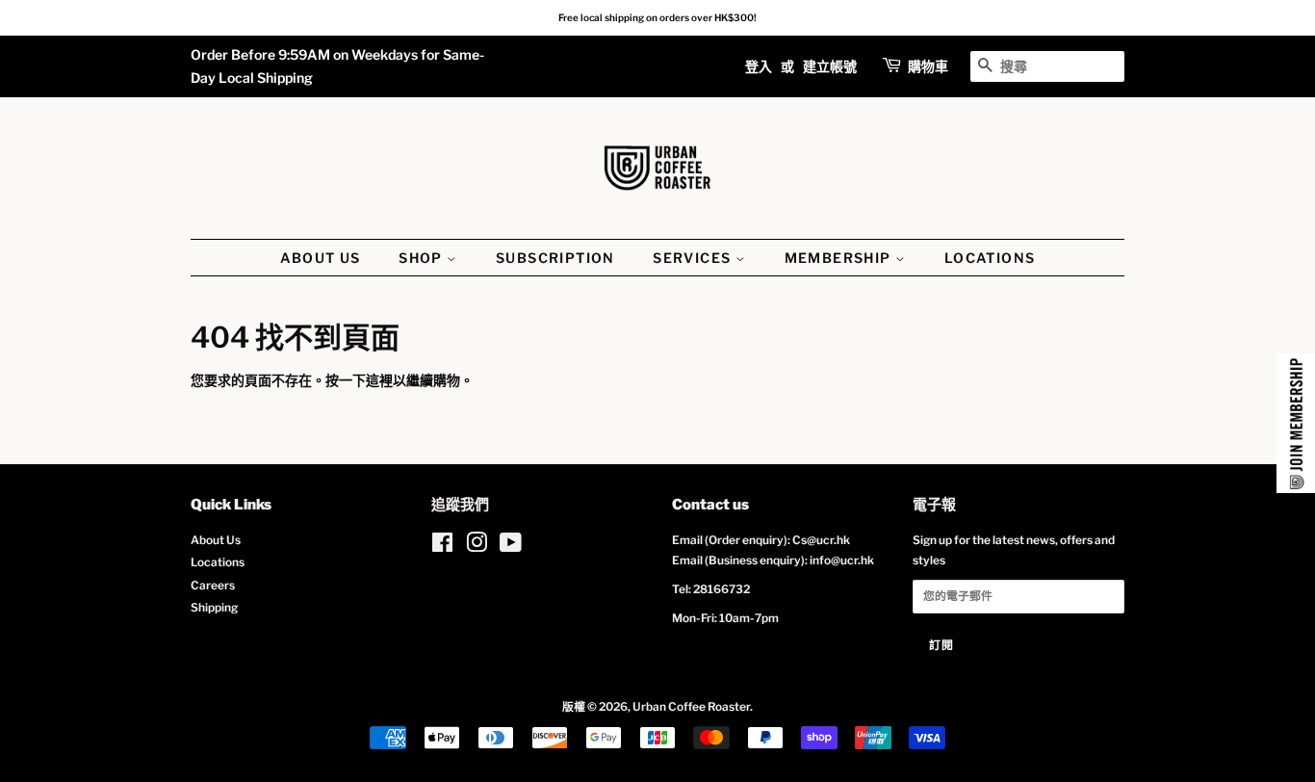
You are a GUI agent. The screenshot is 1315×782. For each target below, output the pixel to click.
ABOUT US (320, 257)
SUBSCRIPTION (555, 257)
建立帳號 (830, 66)
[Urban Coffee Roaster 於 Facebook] (442, 547)
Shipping (214, 607)
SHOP (423, 257)
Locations (218, 562)
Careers (213, 585)
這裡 (379, 380)
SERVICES (694, 257)
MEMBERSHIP (840, 257)
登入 (758, 66)
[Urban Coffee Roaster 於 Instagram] (476, 547)
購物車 (928, 66)
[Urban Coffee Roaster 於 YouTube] (511, 547)
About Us (216, 540)
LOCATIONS (990, 257)
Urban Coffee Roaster (691, 707)
